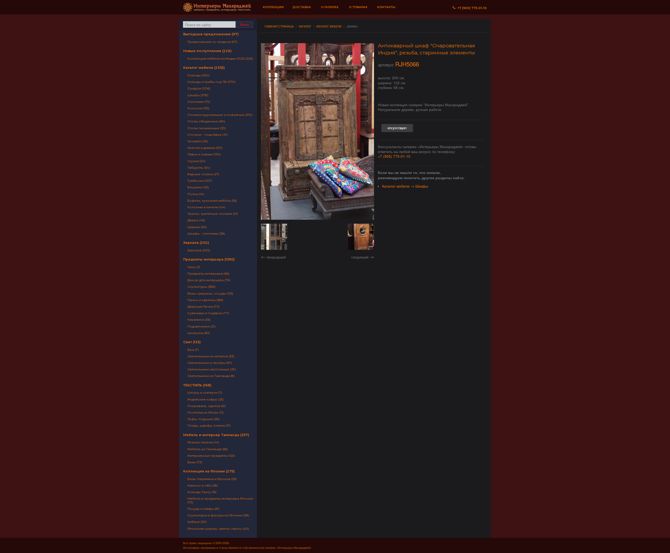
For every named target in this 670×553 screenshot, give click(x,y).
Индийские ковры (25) (205, 399)
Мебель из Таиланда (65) (207, 449)
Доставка (301, 7)
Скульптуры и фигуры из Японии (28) (218, 515)
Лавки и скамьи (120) (204, 154)
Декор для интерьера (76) (208, 280)
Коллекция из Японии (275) (209, 471)
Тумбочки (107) (199, 181)
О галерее (330, 7)
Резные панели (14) (203, 442)
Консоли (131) (198, 108)
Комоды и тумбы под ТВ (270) (211, 82)
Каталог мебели (329, 26)
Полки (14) (195, 194)
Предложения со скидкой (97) (212, 42)
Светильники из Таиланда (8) (211, 376)
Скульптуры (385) (201, 287)
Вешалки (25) (198, 187)
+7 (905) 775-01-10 (394, 156)
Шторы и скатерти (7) (204, 392)
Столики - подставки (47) (207, 135)
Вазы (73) (194, 462)
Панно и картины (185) (205, 300)
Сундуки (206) (198, 88)
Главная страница (279, 26)
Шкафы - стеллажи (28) (206, 233)
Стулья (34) (196, 161)
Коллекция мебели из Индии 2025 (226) (220, 58)
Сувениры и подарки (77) (208, 313)
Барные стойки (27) (203, 174)
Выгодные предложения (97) (211, 34)
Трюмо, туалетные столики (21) (212, 214)
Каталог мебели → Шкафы (405, 186)
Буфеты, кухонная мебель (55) (212, 200)
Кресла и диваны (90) (204, 148)
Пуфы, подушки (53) (203, 419)
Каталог (305, 26)
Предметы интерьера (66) (208, 273)
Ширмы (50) (197, 227)
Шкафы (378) (197, 95)
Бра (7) (193, 350)
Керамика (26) (198, 319)
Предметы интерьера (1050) (209, 259)
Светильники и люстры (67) (209, 363)
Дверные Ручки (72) (203, 306)
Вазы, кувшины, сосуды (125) (210, 293)
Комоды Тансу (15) (201, 492)
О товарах (358, 7)
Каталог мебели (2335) (204, 68)
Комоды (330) (198, 75)
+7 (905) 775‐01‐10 (471, 8)
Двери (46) (196, 220)
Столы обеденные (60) (206, 121)
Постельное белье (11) (205, 412)
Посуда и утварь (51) (203, 509)
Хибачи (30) (197, 522)
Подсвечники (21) (201, 326)
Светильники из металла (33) (210, 356)
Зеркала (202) (196, 243)
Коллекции (273, 7)
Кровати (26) (197, 141)
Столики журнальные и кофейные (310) (220, 115)
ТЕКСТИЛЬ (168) (197, 385)
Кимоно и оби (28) (202, 485)
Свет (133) (192, 342)
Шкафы (352, 26)
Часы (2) (193, 267)
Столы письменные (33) (206, 128)
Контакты (386, 7)
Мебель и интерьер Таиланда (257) (216, 435)
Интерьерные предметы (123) (211, 456)
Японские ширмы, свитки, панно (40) (218, 529)
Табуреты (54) (198, 168)
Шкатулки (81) (198, 333)
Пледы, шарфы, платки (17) (209, 425)
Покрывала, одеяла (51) (206, 406)
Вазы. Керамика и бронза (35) (212, 479)
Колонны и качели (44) (206, 207)
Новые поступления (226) (207, 51)
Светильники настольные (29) (211, 369)
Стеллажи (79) (198, 102)
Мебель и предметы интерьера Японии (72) (220, 500)
